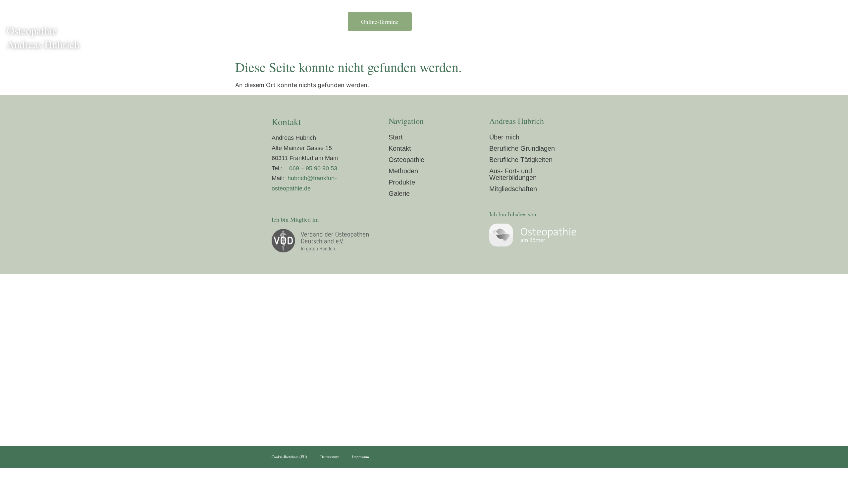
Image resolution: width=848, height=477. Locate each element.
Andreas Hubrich (405, 45)
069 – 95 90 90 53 (313, 168)
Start (396, 137)
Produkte (576, 45)
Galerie (608, 45)
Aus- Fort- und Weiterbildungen (513, 174)
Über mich (504, 137)
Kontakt (640, 45)
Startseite (360, 45)
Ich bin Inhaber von (512, 214)
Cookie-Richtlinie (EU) (289, 456)
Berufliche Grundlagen (522, 148)
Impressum (360, 456)
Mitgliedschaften (513, 188)
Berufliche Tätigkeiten (521, 159)
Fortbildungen (456, 45)
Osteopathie (500, 45)
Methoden (540, 45)
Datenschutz (329, 456)
